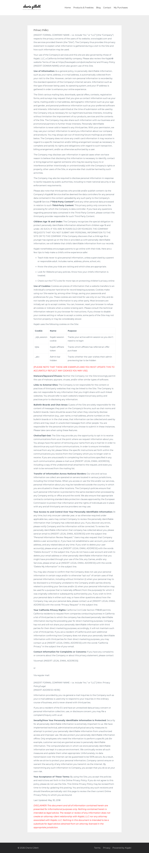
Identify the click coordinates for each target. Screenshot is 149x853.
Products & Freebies (83, 7)
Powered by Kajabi (121, 848)
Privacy (106, 848)
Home (68, 7)
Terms (97, 848)
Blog (98, 7)
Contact (107, 7)
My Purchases (121, 7)
